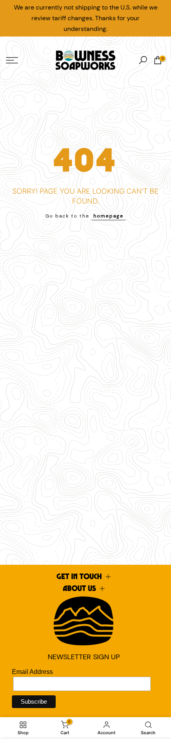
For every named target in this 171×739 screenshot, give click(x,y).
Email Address (32, 671)
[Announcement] (85, 18)
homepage (108, 216)
